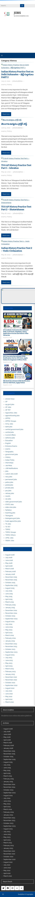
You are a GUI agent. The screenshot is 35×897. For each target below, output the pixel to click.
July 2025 (8, 591)
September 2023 (11, 652)
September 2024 (11, 619)
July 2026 (8, 557)
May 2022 (8, 696)
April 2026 (9, 566)
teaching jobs (10, 513)
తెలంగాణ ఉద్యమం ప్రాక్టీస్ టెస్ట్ (14, 124)
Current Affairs (10, 435)
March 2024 (9, 635)
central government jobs (14, 429)
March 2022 (9, 702)
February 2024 (10, 638)
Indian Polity (9, 460)
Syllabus (8, 510)
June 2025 (9, 594)
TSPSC (7, 529)
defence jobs (10, 438)
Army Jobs (9, 424)
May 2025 (8, 596)
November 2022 (11, 680)
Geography (9, 452)
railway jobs (9, 493)
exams (3, 84)
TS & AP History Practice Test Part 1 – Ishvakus (16, 166)
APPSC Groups (10, 421)
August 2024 (9, 621)
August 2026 (9, 555)
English (8, 443)
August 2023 (9, 655)
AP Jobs (8, 407)
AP (6, 402)
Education (9, 440)
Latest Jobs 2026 (11, 474)
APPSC (7, 418)
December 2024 (11, 610)
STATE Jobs (9, 504)
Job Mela (8, 465)
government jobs (11, 454)
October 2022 (10, 682)
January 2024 (10, 641)
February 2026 (10, 571)
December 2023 (11, 644)
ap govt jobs (9, 404)
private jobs (9, 488)
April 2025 (8, 599)
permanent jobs (11, 479)
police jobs (9, 482)
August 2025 (9, 588)
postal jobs (9, 485)
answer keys (9, 399)
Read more (6, 114)
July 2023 (8, 657)
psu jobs (8, 490)
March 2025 (9, 602)
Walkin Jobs (9, 540)
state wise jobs (10, 507)
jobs (6, 471)
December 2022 (11, 677)
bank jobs (8, 427)
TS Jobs (8, 524)
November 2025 (11, 580)
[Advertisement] (17, 37)
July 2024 (8, 624)
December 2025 (11, 577)
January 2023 (10, 674)
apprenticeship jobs (12, 415)
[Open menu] (2, 55)
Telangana (9, 515)
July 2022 (8, 691)
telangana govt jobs (12, 518)
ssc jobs (8, 499)
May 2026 (8, 563)
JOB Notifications (11, 468)
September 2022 (11, 685)
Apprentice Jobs (11, 413)
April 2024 (8, 633)
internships (9, 463)
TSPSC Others (10, 535)
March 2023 (9, 669)
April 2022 (8, 699)
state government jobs (13, 502)
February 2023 (10, 671)
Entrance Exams (11, 446)
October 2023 (10, 649)
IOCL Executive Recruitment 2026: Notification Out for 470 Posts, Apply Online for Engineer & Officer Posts (15, 358)
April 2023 (8, 666)
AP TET (8, 410)
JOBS (17, 13)
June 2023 (9, 660)
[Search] (22, 5)
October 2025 (10, 582)
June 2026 (9, 560)
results (7, 496)
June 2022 (9, 694)
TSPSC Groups (10, 532)
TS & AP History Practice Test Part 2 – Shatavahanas (16, 208)
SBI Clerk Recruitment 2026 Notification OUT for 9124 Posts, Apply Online (16, 381)
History (9, 84)
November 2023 (11, 646)
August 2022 (9, 688)
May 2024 (8, 630)
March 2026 (9, 569)
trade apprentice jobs (13, 521)
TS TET (7, 527)
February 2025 (10, 605)
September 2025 (11, 585)
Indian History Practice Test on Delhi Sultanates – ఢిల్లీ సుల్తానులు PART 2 (17, 74)
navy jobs (8, 477)
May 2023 (8, 663)
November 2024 (11, 613)
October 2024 (10, 616)
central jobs (9, 432)
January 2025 (10, 607)
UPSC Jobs (9, 538)
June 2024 (9, 627)
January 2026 (10, 574)
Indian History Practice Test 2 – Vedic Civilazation (16, 249)
